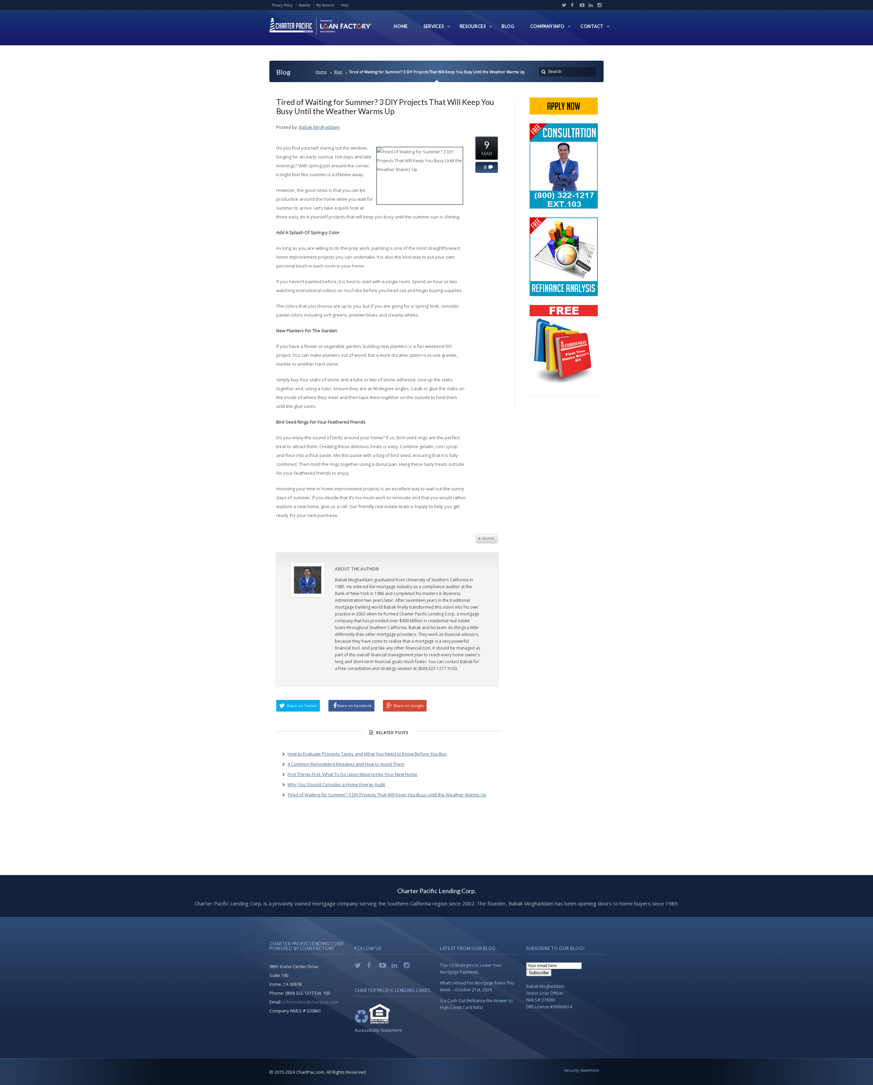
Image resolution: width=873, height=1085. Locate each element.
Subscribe (539, 972)
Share (487, 538)
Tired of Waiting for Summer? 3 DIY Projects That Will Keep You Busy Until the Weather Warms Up (385, 106)
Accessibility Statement (378, 1030)
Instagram (597, 5)
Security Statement (581, 1070)
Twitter (562, 5)
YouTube (580, 5)
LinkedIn (589, 5)
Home (321, 71)
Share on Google (408, 705)
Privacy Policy (282, 5)
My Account (325, 5)
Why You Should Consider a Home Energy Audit (336, 784)
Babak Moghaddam (319, 127)
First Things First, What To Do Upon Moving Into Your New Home (352, 774)
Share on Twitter (301, 705)
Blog (338, 71)
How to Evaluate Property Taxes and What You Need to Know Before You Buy (367, 754)
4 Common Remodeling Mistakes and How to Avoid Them (345, 764)
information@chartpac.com (310, 1002)
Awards (304, 5)
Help (344, 5)
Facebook (571, 5)
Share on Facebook (354, 705)
